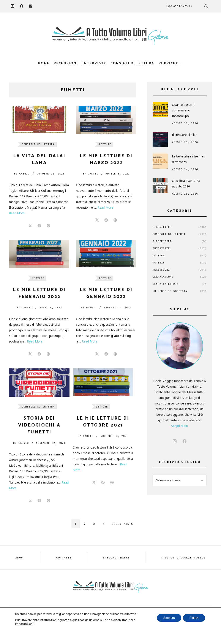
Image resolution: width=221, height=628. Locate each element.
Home (43, 63)
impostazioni (24, 624)
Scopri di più (179, 426)
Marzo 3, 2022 (50, 307)
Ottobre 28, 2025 (51, 173)
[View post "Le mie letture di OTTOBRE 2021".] (103, 382)
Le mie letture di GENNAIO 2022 (106, 293)
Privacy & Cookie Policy (183, 557)
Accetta (169, 618)
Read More (17, 213)
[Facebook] (21, 6)
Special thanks (116, 557)
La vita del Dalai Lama (39, 159)
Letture (105, 144)
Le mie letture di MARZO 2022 (106, 159)
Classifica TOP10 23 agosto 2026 (186, 183)
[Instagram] (12, 6)
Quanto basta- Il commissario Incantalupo (183, 110)
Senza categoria (180, 283)
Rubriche (168, 63)
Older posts (122, 523)
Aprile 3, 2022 (118, 173)
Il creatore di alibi (184, 135)
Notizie (180, 262)
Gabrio (22, 173)
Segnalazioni (180, 276)
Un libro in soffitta (180, 291)
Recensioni (66, 63)
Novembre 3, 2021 (114, 436)
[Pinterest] (48, 225)
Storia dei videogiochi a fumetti (39, 425)
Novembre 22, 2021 (50, 442)
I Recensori (180, 241)
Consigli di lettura (132, 63)
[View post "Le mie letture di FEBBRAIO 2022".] (39, 254)
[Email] (30, 6)
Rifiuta (194, 618)
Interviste (94, 63)
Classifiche (180, 226)
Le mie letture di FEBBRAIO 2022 (39, 293)
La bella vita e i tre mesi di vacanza (188, 159)
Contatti (64, 557)
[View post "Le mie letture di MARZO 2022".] (106, 120)
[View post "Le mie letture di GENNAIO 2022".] (106, 254)
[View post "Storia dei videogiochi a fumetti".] (39, 382)
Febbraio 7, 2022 (117, 307)
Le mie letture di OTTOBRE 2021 (103, 422)
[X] (30, 225)
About (20, 557)
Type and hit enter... (179, 6)
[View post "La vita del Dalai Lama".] (39, 120)
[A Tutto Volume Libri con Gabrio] (110, 35)
